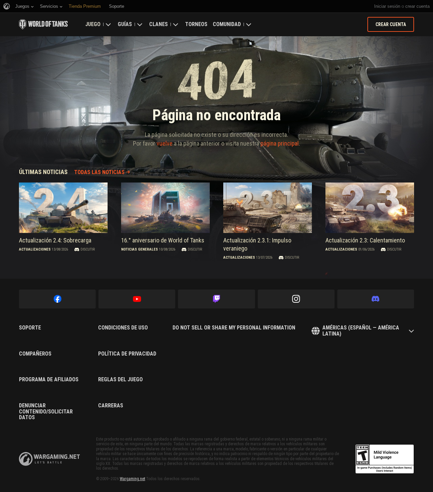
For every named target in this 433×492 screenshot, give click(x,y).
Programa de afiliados (48, 380)
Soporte (30, 328)
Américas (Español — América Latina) (360, 331)
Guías (125, 24)
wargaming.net (49, 459)
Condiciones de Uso (123, 328)
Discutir (88, 249)
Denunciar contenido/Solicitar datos (46, 412)
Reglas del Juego (120, 380)
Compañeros (35, 354)
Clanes (158, 24)
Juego (92, 24)
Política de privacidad (127, 354)
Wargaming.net (132, 478)
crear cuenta (417, 6)
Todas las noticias (99, 172)
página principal (279, 143)
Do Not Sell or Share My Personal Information (234, 328)
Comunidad (227, 24)
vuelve (165, 143)
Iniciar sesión (387, 6)
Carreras (110, 406)
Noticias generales (139, 249)
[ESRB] (384, 459)
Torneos (196, 24)
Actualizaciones (35, 249)
